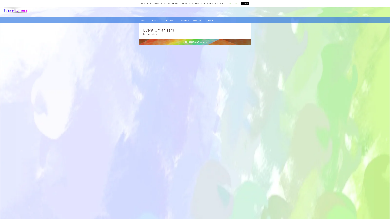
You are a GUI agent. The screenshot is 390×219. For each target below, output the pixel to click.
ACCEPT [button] (245, 3)
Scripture (155, 20)
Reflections (197, 20)
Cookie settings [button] (233, 3)
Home (143, 20)
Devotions (183, 20)
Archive (210, 20)
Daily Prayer (169, 20)
